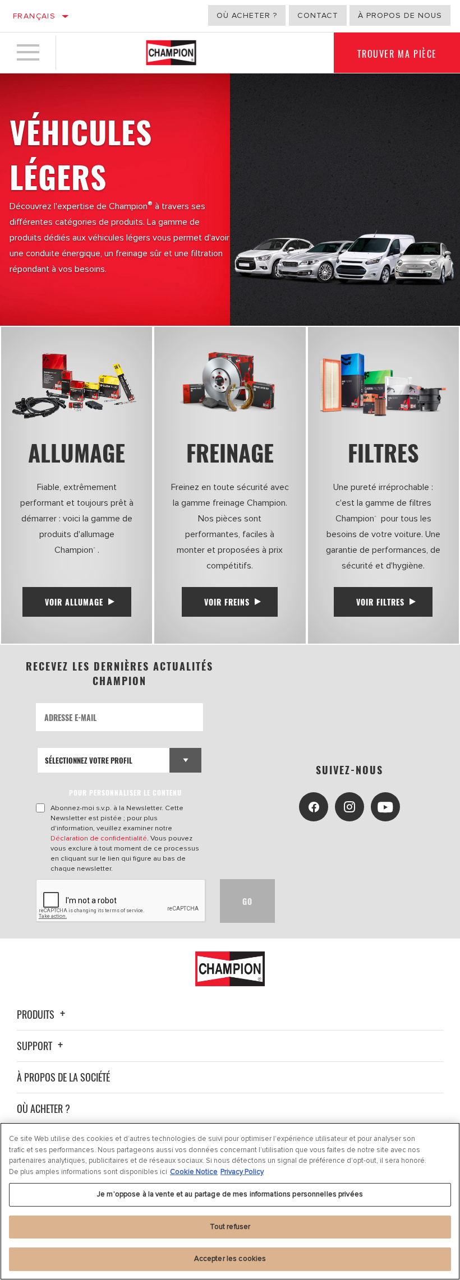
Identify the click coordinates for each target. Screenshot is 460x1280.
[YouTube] (385, 806)
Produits (37, 1014)
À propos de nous (400, 15)
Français (34, 16)
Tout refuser (230, 1226)
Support (35, 1045)
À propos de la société (63, 1077)
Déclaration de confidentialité (98, 838)
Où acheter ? (247, 15)
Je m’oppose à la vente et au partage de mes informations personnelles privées (230, 1194)
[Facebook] (313, 806)
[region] (230, 1201)
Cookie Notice (194, 1171)
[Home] (171, 53)
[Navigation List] (28, 52)
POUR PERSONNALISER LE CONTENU (125, 792)
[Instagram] (349, 806)
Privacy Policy (242, 1171)
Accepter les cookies (230, 1258)
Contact (317, 15)
